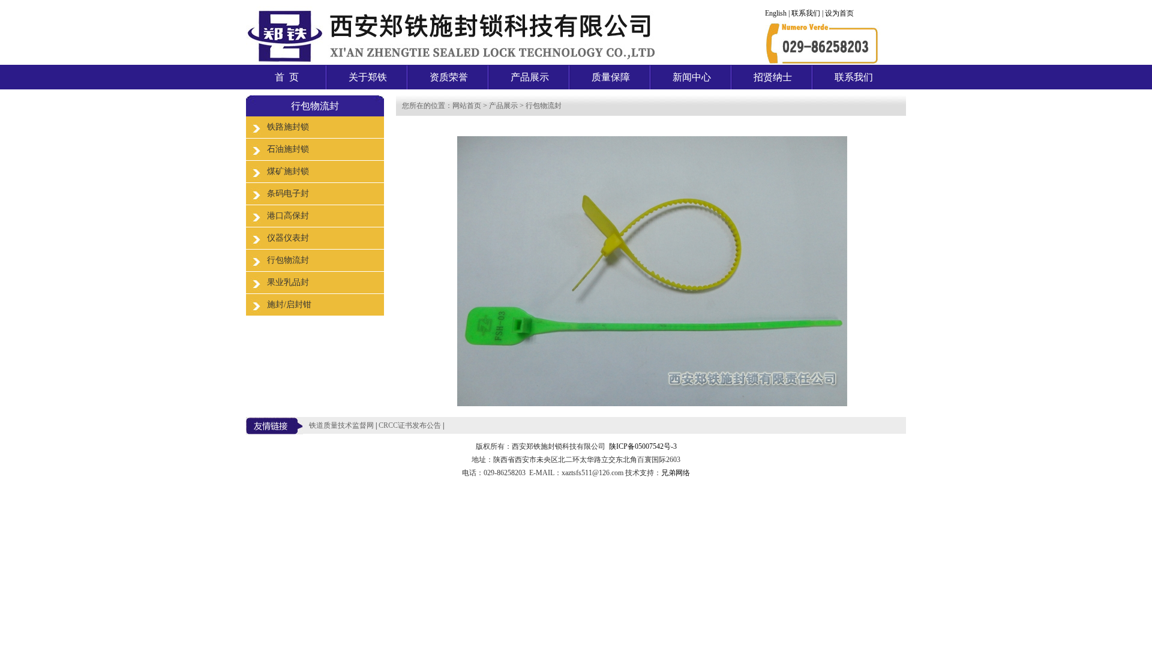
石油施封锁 (288, 149)
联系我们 (854, 77)
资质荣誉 (449, 77)
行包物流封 (288, 260)
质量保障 (611, 77)
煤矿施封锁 (288, 171)
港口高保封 (288, 215)
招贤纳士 (773, 77)
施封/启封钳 (289, 304)
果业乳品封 (288, 282)
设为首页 (839, 13)
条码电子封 (288, 193)
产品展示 (530, 77)
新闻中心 (692, 77)
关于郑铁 (368, 77)
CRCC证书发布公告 (410, 425)
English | (778, 13)
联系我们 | (808, 13)
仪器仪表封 (288, 237)
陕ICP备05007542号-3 (643, 446)
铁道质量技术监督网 (341, 425)
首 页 (287, 77)
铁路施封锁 (288, 126)
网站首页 (466, 105)
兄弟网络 (675, 473)
